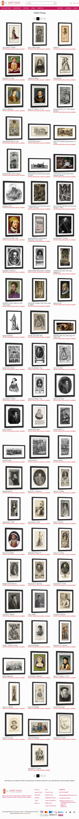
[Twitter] (70, 813)
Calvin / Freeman (7, 429)
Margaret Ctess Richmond (9, 583)
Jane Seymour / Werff (8, 522)
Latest (33, 8)
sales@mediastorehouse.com (69, 795)
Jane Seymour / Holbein (9, 47)
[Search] (55, 3)
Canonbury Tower (7, 206)
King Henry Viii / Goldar (59, 583)
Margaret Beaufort (7, 491)
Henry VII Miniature (7, 109)
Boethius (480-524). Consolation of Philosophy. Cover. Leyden (37, 239)
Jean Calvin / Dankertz (8, 614)
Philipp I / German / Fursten (9, 645)
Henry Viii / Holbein (58, 491)
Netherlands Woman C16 (34, 553)
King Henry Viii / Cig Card (60, 645)
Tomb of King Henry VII (34, 141)
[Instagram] (74, 813)
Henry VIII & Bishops (33, 738)
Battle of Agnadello (7, 676)
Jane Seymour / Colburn (8, 399)
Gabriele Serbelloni (7, 335)
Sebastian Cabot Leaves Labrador (11, 174)
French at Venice (32, 460)
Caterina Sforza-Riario (34, 429)
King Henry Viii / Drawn (59, 738)
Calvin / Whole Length (34, 47)
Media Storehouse (25, 813)
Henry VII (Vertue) (58, 522)
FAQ (46, 789)
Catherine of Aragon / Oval (35, 399)
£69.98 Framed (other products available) (13, 49)
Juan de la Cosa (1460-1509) (10, 238)
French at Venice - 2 (58, 429)
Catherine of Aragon (33, 78)
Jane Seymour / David (34, 522)
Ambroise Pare (57, 303)
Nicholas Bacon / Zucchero (60, 238)
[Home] (10, 5)
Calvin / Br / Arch (57, 368)
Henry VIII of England (8, 553)
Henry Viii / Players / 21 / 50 (36, 109)
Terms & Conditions (50, 800)
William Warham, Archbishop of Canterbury (39, 270)
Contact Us (62, 789)
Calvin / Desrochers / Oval (35, 368)
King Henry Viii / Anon (8, 78)
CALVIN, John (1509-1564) (35, 335)
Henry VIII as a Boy (7, 738)
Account (60, 8)
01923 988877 (65, 792)
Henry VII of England (33, 707)
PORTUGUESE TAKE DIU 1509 (10, 141)
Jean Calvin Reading (33, 645)
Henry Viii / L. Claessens (34, 491)
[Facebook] (66, 813)
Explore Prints (6, 8)
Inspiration (17, 8)
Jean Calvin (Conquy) (59, 707)
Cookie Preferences (50, 806)
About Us (40, 8)
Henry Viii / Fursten (58, 553)
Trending (26, 8)
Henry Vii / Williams (7, 707)
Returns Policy (49, 795)
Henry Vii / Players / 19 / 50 (61, 676)
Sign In (75, 8)
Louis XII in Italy (6, 460)
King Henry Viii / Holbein (34, 768)
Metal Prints (48, 803)
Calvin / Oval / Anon (58, 399)
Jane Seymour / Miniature (35, 676)
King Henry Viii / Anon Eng (35, 583)
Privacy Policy (49, 792)
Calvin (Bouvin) (57, 78)
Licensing (68, 8)
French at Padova (58, 460)
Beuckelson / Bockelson (9, 270)
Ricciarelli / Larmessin (59, 614)
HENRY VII (56, 47)
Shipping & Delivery (50, 797)
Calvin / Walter (32, 614)
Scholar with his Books (8, 368)
